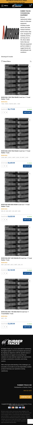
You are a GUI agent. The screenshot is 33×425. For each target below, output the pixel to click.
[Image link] (12, 342)
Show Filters (7, 61)
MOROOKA (4, 102)
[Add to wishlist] (29, 66)
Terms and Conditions (23, 404)
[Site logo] (17, 5)
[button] (27, 112)
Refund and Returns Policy (18, 405)
